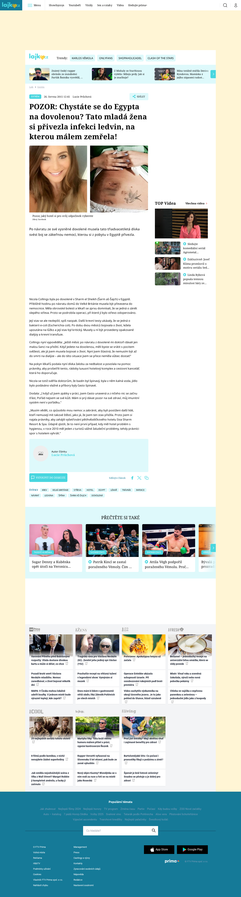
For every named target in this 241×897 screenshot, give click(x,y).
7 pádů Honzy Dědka (76, 814)
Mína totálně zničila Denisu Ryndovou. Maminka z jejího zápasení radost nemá (193, 75)
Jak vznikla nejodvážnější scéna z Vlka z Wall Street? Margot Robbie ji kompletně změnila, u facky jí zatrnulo (50, 779)
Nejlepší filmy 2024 (69, 809)
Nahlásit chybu (40, 885)
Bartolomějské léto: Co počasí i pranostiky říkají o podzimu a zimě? (143, 757)
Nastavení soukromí (84, 885)
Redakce (78, 879)
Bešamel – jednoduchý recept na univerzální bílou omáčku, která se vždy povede (189, 660)
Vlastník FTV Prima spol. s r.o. (48, 879)
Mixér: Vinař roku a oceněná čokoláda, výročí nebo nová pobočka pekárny (185, 677)
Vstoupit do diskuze (50, 477)
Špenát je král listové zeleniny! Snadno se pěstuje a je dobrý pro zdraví (142, 777)
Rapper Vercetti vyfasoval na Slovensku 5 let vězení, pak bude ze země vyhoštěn (97, 759)
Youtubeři (75, 5)
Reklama (37, 858)
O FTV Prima (39, 847)
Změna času (127, 809)
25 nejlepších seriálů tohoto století (50, 738)
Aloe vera (161, 814)
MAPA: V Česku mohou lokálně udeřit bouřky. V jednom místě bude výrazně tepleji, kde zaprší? (51, 694)
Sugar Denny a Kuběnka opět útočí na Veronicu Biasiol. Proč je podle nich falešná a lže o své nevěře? (53, 564)
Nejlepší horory (92, 809)
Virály (89, 5)
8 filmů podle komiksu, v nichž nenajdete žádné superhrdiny (48, 757)
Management (80, 847)
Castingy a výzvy (82, 858)
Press (76, 852)
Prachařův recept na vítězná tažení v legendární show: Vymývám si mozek (96, 677)
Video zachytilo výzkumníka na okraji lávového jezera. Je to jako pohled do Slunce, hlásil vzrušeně (142, 694)
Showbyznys (56, 5)
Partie (141, 809)
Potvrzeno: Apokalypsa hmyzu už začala (142, 658)
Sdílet (140, 97)
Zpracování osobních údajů (87, 869)
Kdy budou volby (167, 809)
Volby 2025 (96, 814)
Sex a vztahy (104, 5)
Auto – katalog (52, 814)
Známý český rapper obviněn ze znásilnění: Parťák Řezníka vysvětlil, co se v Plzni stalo (67, 75)
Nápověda (79, 874)
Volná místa (39, 852)
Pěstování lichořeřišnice (183, 814)
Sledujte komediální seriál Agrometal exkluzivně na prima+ (194, 252)
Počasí (151, 809)
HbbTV (36, 863)
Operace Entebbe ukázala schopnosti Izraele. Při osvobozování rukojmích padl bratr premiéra (143, 679)
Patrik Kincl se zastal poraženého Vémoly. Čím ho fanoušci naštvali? (110, 564)
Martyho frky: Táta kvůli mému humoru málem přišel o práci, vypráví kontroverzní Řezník (94, 742)
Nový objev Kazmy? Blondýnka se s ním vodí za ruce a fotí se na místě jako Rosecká (96, 777)
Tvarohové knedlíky (111, 819)
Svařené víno (113, 814)
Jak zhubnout (48, 809)
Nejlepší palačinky (135, 819)
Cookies (37, 874)
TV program (111, 809)
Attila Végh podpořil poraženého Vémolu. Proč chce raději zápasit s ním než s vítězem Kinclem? (165, 564)
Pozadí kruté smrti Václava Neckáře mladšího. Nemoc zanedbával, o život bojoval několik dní (50, 679)
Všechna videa (195, 203)
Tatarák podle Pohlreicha (138, 814)
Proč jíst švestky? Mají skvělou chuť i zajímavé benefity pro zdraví (143, 740)
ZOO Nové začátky (190, 809)
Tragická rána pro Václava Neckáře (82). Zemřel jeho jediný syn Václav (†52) (97, 660)
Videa (120, 5)
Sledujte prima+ (137, 5)
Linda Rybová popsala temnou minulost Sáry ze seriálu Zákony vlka (195, 281)
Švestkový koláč (158, 819)
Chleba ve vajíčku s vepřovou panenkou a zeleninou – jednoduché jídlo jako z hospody (188, 694)
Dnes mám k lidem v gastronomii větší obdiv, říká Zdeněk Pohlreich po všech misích (96, 694)
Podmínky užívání (41, 869)
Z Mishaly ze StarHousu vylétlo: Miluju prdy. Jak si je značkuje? (129, 74)
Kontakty (78, 863)
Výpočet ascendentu (85, 819)
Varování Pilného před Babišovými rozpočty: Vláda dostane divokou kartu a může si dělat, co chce (50, 660)
